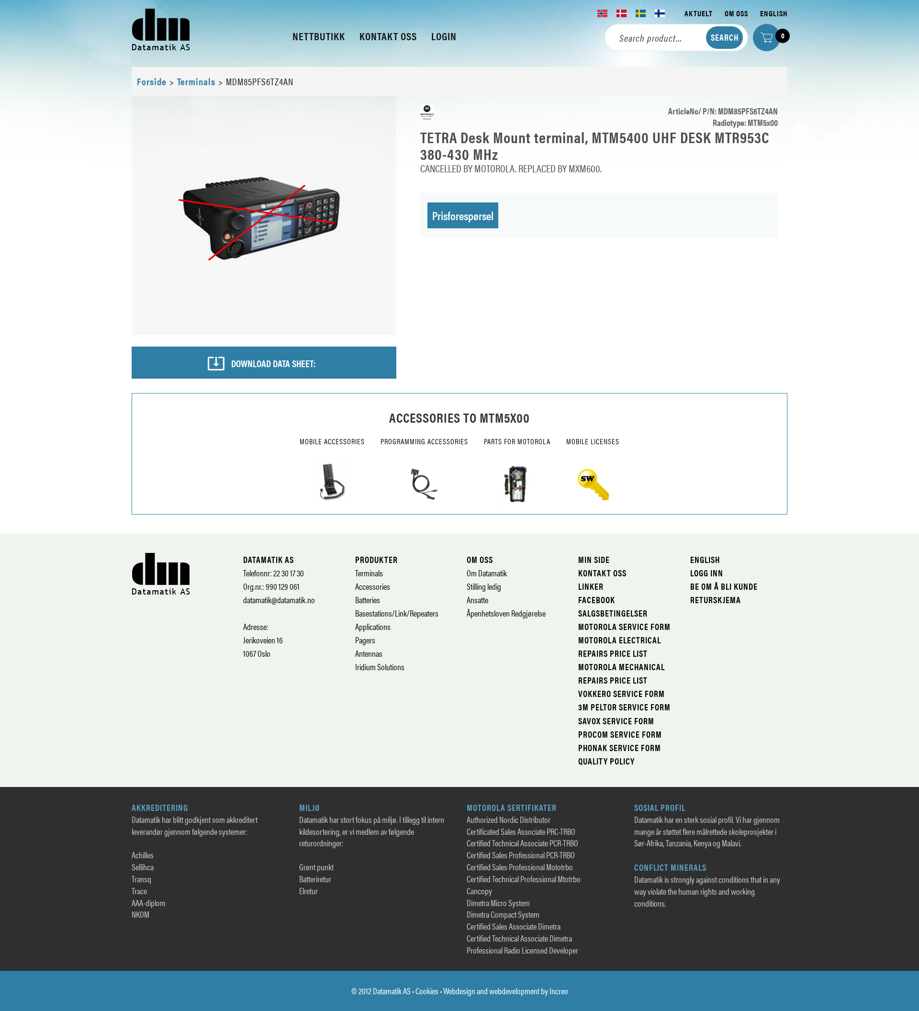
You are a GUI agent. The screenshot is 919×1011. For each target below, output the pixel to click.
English (773, 13)
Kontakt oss (602, 573)
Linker (591, 586)
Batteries (367, 600)
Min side (594, 559)
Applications (373, 626)
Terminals (196, 81)
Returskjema (715, 600)
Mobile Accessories (332, 441)
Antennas (368, 653)
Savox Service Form (616, 721)
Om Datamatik (487, 573)
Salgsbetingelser (613, 613)
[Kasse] (766, 37)
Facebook (596, 600)
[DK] (621, 13)
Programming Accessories (424, 441)
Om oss (736, 13)
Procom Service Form (620, 734)
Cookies (426, 991)
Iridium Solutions (379, 667)
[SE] (641, 13)
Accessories (372, 586)
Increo (558, 991)
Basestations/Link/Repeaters (396, 613)
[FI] (660, 13)
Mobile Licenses (592, 441)
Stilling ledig (484, 586)
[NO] (602, 13)
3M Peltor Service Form (624, 707)
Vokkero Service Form (621, 693)
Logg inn (706, 573)
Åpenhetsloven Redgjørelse (506, 613)
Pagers (365, 640)
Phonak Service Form (619, 747)
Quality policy (606, 761)
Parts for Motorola (517, 441)
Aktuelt (698, 13)
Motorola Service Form (624, 626)
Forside (152, 81)
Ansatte (477, 600)
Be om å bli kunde (724, 586)
